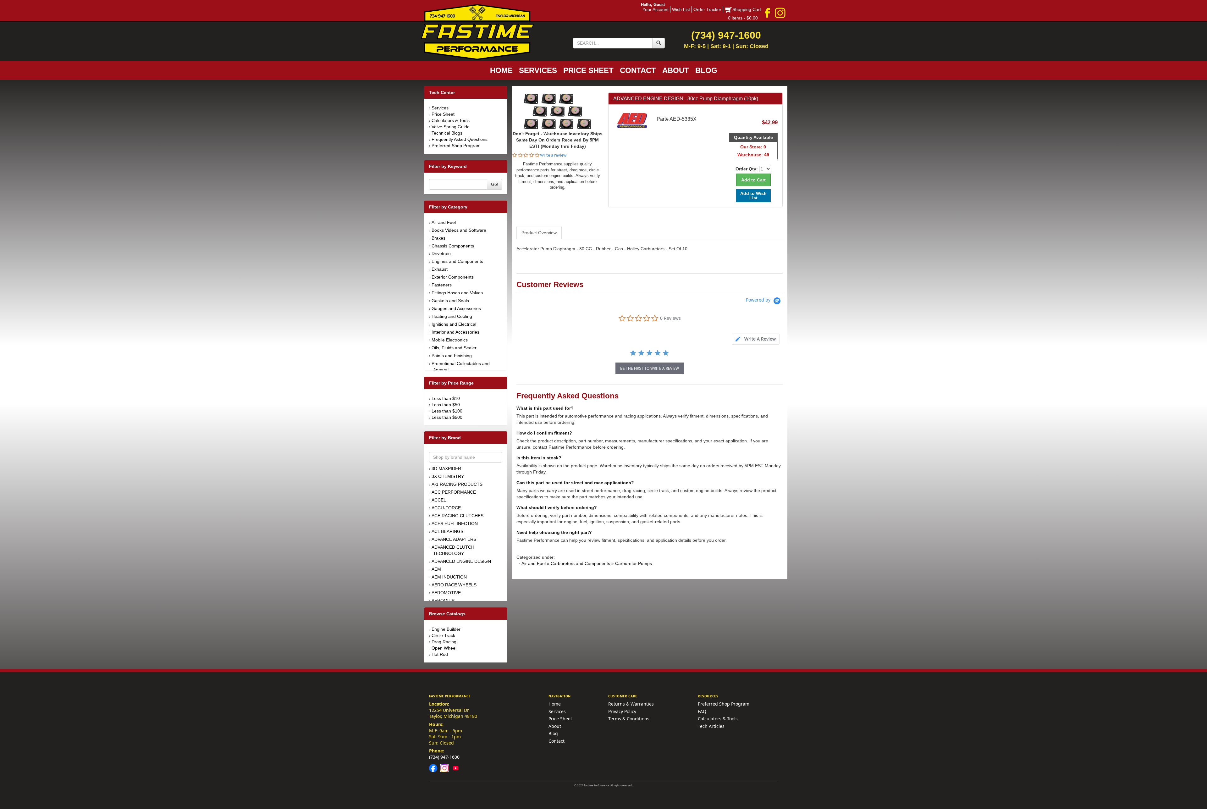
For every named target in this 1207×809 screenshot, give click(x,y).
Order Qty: (747, 168)
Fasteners (442, 284)
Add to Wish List (753, 195)
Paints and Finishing (452, 355)
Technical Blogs (447, 133)
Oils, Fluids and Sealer (454, 347)
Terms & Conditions (628, 719)
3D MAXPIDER (446, 468)
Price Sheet (443, 114)
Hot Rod (440, 654)
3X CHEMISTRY (448, 476)
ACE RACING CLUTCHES (457, 515)
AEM (436, 569)
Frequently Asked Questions (460, 139)
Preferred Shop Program (456, 145)
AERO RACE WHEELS (454, 584)
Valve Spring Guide (451, 126)
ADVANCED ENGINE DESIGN (461, 561)
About (554, 726)
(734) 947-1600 (444, 757)
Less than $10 (446, 398)
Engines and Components (457, 261)
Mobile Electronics (450, 339)
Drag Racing (444, 641)
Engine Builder (446, 629)
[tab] (756, 339)
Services (440, 107)
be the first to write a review (649, 368)
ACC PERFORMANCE (454, 492)
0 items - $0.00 (743, 17)
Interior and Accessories (455, 332)
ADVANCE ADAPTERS (454, 539)
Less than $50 (446, 404)
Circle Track (443, 635)
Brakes (438, 238)
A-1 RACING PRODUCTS (457, 484)
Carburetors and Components (580, 563)
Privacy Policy (622, 711)
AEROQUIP (443, 600)
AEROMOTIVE (446, 592)
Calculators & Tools (451, 120)
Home (554, 704)
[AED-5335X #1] (557, 111)
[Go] (658, 43)
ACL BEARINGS (447, 531)
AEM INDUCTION (449, 576)
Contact (556, 741)
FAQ (702, 711)
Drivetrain (441, 253)
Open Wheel (444, 648)
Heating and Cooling (452, 316)
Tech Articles (711, 726)
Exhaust (440, 269)
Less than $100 (447, 410)
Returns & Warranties (631, 704)
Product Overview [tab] (539, 232)
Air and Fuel (444, 222)
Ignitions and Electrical (454, 324)
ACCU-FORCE (446, 507)
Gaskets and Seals (450, 300)
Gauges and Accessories (456, 308)
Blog (553, 733)
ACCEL (439, 499)
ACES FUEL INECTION (455, 523)
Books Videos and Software (459, 230)
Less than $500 (447, 417)
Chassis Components (453, 245)
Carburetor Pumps (633, 563)
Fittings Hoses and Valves (457, 292)
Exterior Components (453, 277)
